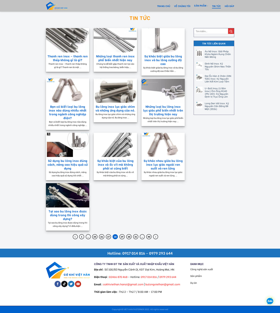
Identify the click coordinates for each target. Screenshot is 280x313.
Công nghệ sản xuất (201, 269)
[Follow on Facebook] (58, 284)
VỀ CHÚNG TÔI (182, 6)
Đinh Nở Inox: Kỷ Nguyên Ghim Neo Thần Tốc (218, 66)
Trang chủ (163, 6)
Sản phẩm (196, 275)
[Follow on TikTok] (64, 284)
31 (135, 236)
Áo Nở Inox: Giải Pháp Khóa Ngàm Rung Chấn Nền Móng (218, 54)
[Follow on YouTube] (78, 284)
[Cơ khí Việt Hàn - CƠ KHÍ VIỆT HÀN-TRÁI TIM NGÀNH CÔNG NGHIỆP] (62, 6)
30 (129, 236)
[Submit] (231, 31)
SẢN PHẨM (200, 5)
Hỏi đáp (229, 6)
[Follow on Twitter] (71, 284)
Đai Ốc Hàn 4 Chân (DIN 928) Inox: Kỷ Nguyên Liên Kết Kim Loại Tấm (218, 78)
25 (94, 236)
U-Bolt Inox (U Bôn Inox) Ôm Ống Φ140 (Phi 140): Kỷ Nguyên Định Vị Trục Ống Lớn (216, 92)
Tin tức (216, 6)
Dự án (193, 282)
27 (108, 236)
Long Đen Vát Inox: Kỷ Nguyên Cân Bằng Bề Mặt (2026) (217, 106)
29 (122, 236)
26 (101, 236)
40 (149, 236)
